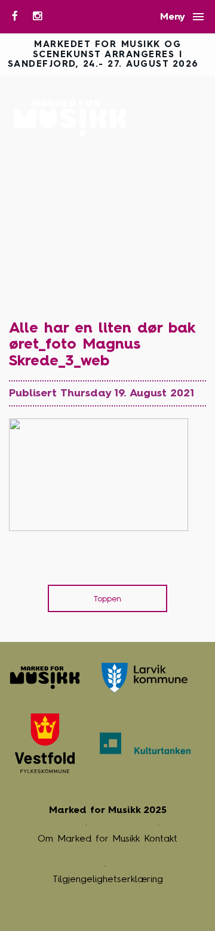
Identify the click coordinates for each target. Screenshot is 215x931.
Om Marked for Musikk (89, 838)
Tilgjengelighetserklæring (108, 879)
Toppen (107, 599)
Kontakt (160, 838)
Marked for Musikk (73, 118)
